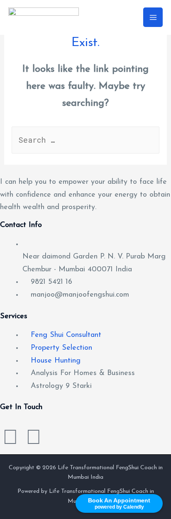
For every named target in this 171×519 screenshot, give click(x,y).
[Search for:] (86, 141)
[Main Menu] (153, 17)
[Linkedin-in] (33, 439)
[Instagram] (10, 439)
